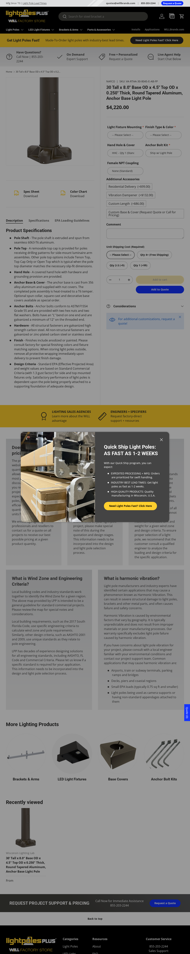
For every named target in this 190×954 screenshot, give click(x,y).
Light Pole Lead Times (35, 3)
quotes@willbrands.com (120, 3)
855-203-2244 (148, 3)
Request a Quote (172, 3)
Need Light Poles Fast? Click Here (130, 506)
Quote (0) (187, 712)
